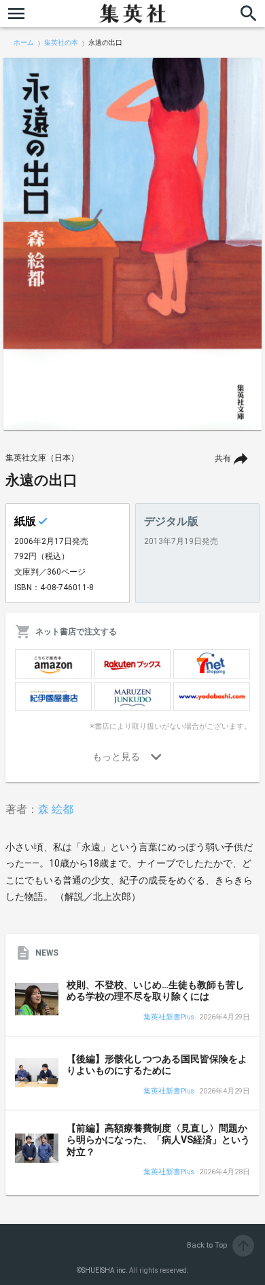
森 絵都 (55, 809)
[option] (132, 244)
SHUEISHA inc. (105, 1270)
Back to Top (219, 1245)
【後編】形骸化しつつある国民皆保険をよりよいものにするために (157, 1064)
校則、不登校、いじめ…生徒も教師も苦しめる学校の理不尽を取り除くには (156, 990)
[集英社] (132, 13)
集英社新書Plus (168, 1017)
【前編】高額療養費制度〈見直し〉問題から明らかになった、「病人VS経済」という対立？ (158, 1140)
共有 (223, 458)
